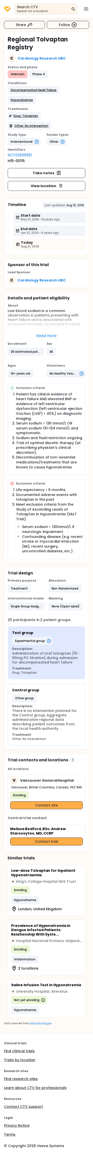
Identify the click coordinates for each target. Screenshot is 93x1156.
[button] (34, 90)
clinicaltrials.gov (40, 1023)
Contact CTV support (23, 1106)
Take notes (43, 173)
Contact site (46, 805)
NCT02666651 (20, 155)
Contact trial (46, 841)
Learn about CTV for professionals (35, 1087)
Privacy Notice (17, 1125)
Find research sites (21, 1078)
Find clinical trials (19, 1051)
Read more (46, 335)
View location (43, 185)
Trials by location (19, 1059)
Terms (9, 1134)
